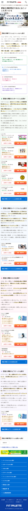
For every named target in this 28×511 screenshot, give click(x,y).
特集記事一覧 (6, 488)
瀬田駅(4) (5, 442)
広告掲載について (19, 501)
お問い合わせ (19, 499)
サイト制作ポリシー (10, 499)
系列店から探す (6, 484)
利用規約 (25, 499)
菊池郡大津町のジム (20, 5)
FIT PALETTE (4, 5)
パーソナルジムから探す (8, 460)
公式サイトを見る (7, 143)
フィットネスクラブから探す (9, 476)
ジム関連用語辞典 (7, 492)
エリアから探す (6, 480)
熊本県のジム (11, 5)
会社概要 (3, 499)
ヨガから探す (6, 468)
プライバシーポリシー (9, 501)
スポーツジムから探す (8, 464)
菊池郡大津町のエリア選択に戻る (10, 447)
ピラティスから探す (7, 472)
